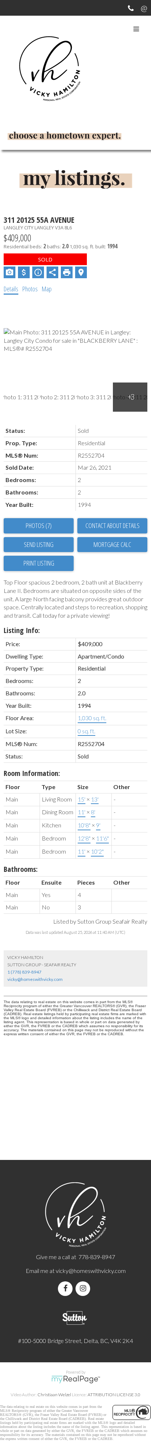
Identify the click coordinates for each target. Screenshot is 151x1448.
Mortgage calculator (112, 545)
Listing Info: (22, 630)
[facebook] (67, 1288)
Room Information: (32, 773)
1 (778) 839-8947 (24, 972)
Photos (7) (39, 525)
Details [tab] (11, 288)
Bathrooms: (21, 869)
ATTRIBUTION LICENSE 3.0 (114, 1394)
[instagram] (84, 1288)
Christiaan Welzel (54, 1394)
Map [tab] (47, 288)
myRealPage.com (75, 1379)
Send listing (39, 544)
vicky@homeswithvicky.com (35, 979)
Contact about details (112, 525)
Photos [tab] (30, 288)
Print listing (38, 563)
